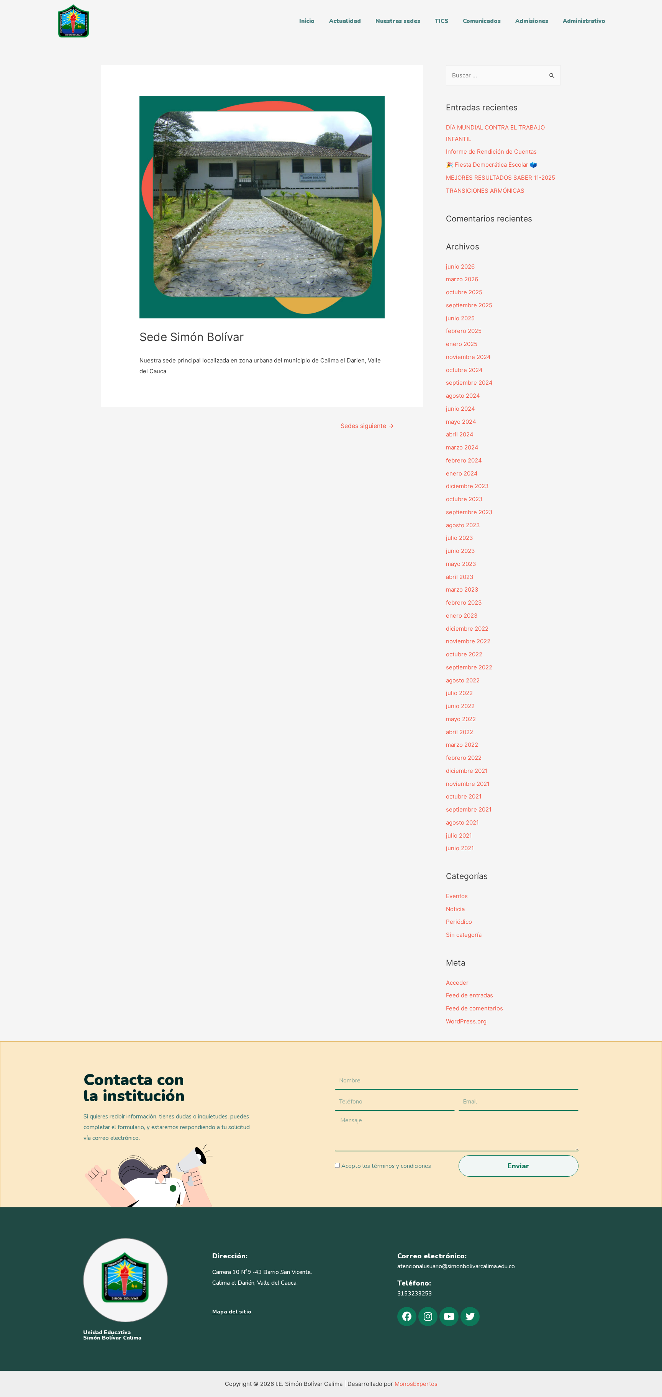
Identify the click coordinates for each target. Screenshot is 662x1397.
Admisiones (531, 21)
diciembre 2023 (467, 486)
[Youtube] (449, 1316)
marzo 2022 (462, 744)
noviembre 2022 (468, 641)
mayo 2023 (461, 563)
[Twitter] (470, 1316)
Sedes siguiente (367, 426)
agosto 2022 (463, 680)
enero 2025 (461, 344)
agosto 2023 (463, 525)
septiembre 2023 (469, 512)
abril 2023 (460, 576)
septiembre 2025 (469, 305)
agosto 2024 (463, 395)
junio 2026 (460, 266)
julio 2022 (459, 693)
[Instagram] (428, 1316)
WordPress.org (466, 1021)
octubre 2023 (464, 499)
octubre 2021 (464, 796)
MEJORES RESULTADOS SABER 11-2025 (500, 177)
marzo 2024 (462, 447)
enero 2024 (462, 473)
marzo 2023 (462, 589)
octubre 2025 (464, 292)
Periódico (459, 921)
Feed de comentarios (474, 1008)
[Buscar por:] (503, 75)
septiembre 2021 (469, 809)
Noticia (455, 909)
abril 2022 (459, 732)
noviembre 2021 (468, 783)
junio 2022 (460, 706)
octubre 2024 (464, 370)
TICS (441, 21)
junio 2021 (460, 848)
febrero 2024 (464, 460)
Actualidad (345, 21)
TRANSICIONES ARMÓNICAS (485, 190)
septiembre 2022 (469, 667)
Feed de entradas (469, 995)
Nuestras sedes (397, 21)
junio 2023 (460, 550)
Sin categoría (464, 934)
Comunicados (482, 21)
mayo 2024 (461, 421)
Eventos (457, 896)
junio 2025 (460, 318)
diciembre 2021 (467, 770)
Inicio (307, 21)
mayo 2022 (461, 719)
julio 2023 (459, 537)
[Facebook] (406, 1316)
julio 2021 (459, 835)
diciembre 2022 (467, 628)
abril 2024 (460, 434)
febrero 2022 (464, 757)
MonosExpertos (416, 1383)
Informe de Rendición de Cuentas (491, 151)
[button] (231, 1312)
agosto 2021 (462, 822)
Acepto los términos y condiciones (386, 1166)
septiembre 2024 (469, 382)
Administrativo (584, 21)
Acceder (457, 982)
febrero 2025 (464, 330)
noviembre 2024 (468, 357)
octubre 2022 (464, 654)
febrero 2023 (464, 602)
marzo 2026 (462, 279)
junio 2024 (460, 408)
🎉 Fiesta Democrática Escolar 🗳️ (491, 164)
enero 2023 (462, 615)
